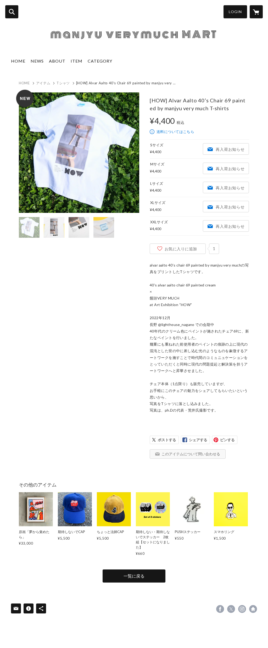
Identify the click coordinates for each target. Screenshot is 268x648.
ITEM (76, 60)
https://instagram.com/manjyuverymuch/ (242, 609)
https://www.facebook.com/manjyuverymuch (220, 609)
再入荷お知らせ (230, 149)
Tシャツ (63, 83)
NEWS (37, 60)
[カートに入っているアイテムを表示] (256, 11)
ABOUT (57, 60)
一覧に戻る (134, 575)
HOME (18, 60)
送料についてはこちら (175, 131)
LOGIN (235, 11)
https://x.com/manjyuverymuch (231, 609)
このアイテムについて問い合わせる (190, 454)
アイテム (43, 83)
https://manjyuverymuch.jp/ (253, 609)
